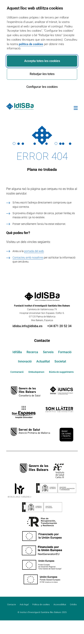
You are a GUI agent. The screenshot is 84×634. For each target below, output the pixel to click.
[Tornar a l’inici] (70, 617)
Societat (60, 361)
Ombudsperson (36, 371)
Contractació (17, 371)
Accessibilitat (60, 604)
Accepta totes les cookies (42, 61)
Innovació (25, 361)
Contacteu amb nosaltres (28, 257)
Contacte (42, 340)
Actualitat (43, 361)
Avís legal (24, 604)
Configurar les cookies (42, 87)
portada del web (34, 251)
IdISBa (17, 352)
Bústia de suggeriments (61, 371)
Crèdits (73, 604)
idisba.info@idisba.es (27, 326)
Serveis (48, 352)
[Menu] (76, 108)
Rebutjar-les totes (42, 74)
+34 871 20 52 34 (59, 326)
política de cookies (31, 44)
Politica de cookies (41, 604)
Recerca (32, 352)
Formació (64, 352)
